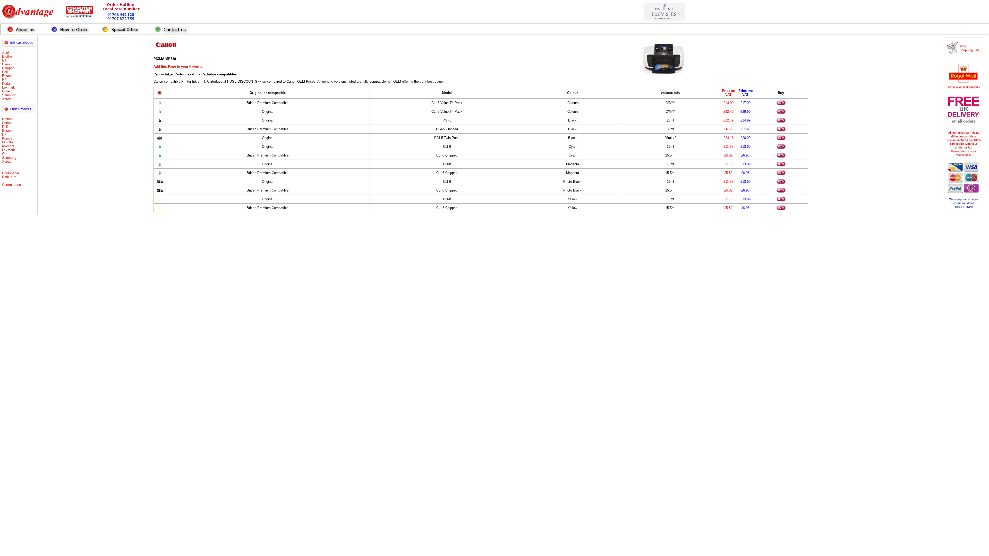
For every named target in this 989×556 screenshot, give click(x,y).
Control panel (12, 185)
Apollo (6, 53)
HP (4, 80)
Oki (4, 154)
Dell (5, 72)
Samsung (9, 95)
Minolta (7, 142)
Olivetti (7, 91)
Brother (7, 56)
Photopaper (10, 173)
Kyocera (8, 146)
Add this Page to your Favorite (178, 66)
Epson (7, 76)
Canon (7, 64)
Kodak (7, 83)
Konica (7, 138)
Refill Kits (9, 177)
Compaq (8, 68)
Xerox (6, 99)
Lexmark (8, 87)
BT (4, 60)
